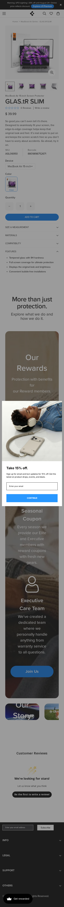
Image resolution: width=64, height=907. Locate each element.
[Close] (58, 405)
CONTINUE (32, 498)
